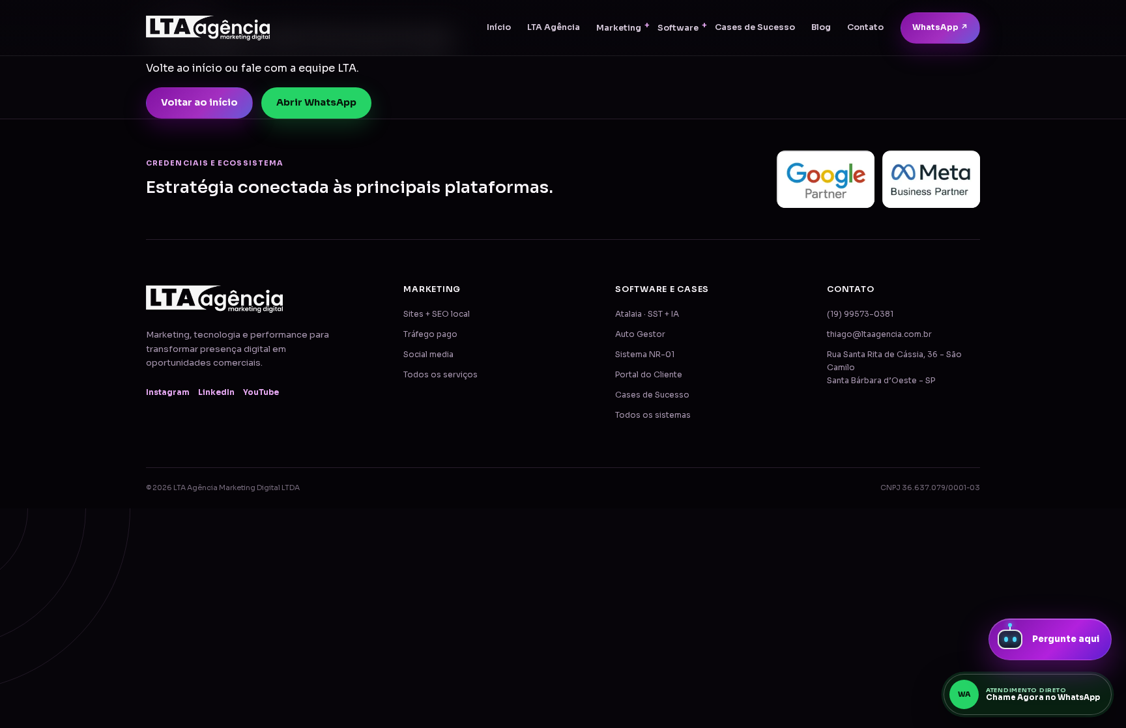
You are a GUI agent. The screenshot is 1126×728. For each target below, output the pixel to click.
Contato (865, 27)
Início (499, 27)
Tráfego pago (430, 334)
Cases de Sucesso (755, 27)
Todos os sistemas (653, 415)
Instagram (168, 392)
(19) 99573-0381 (860, 314)
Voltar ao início (199, 102)
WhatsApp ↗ (940, 27)
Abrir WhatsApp (316, 102)
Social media (428, 354)
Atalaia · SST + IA (647, 314)
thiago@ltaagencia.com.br (879, 334)
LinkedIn (216, 392)
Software (678, 28)
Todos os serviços (440, 375)
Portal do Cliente (648, 375)
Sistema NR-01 (644, 354)
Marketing (618, 28)
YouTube (261, 392)
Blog (821, 27)
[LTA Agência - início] (208, 28)
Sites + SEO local (436, 314)
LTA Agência (553, 27)
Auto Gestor (640, 334)
